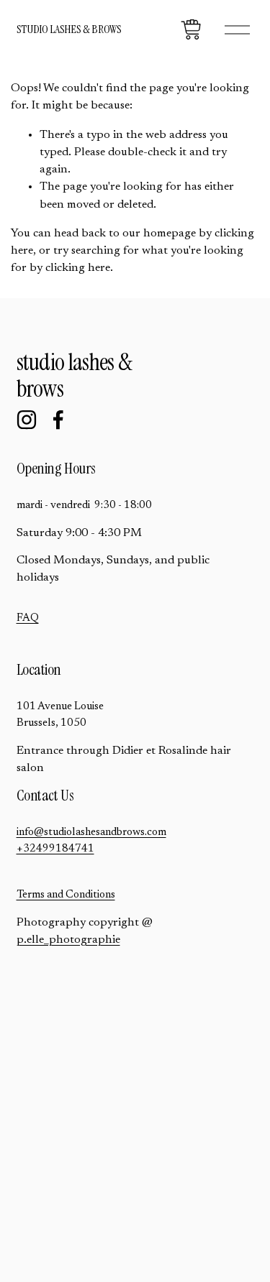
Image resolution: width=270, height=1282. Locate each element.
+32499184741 (55, 849)
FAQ (28, 618)
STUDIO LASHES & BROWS (69, 29)
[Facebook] (58, 420)
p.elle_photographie (68, 940)
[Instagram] (27, 420)
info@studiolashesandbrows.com (91, 832)
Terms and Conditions (66, 895)
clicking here (77, 268)
